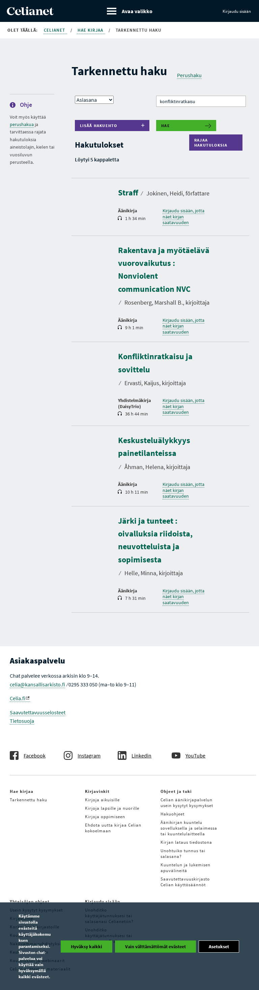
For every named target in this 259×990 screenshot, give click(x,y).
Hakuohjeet (172, 814)
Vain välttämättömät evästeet (155, 946)
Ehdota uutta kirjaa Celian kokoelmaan (113, 828)
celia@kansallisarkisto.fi (37, 684)
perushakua (22, 124)
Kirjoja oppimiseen (105, 816)
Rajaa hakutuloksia (212, 142)
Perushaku (189, 75)
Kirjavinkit (97, 791)
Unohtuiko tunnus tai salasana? (183, 853)
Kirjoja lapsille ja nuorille (112, 808)
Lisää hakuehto (98, 125)
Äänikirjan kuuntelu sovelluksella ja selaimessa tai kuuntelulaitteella (189, 828)
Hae (165, 125)
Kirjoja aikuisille (102, 800)
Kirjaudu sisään (237, 11)
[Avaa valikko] (129, 11)
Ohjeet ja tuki (176, 791)
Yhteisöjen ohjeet (30, 901)
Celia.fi (17, 698)
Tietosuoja (22, 720)
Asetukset (219, 946)
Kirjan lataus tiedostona (186, 842)
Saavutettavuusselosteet (37, 712)
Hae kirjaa (91, 30)
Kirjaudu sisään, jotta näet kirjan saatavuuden (183, 216)
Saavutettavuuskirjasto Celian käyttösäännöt (185, 882)
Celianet (55, 30)
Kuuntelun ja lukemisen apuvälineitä (185, 867)
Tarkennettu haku (28, 800)
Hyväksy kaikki (86, 946)
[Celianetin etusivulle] (30, 13)
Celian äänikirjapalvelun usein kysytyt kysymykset (187, 802)
